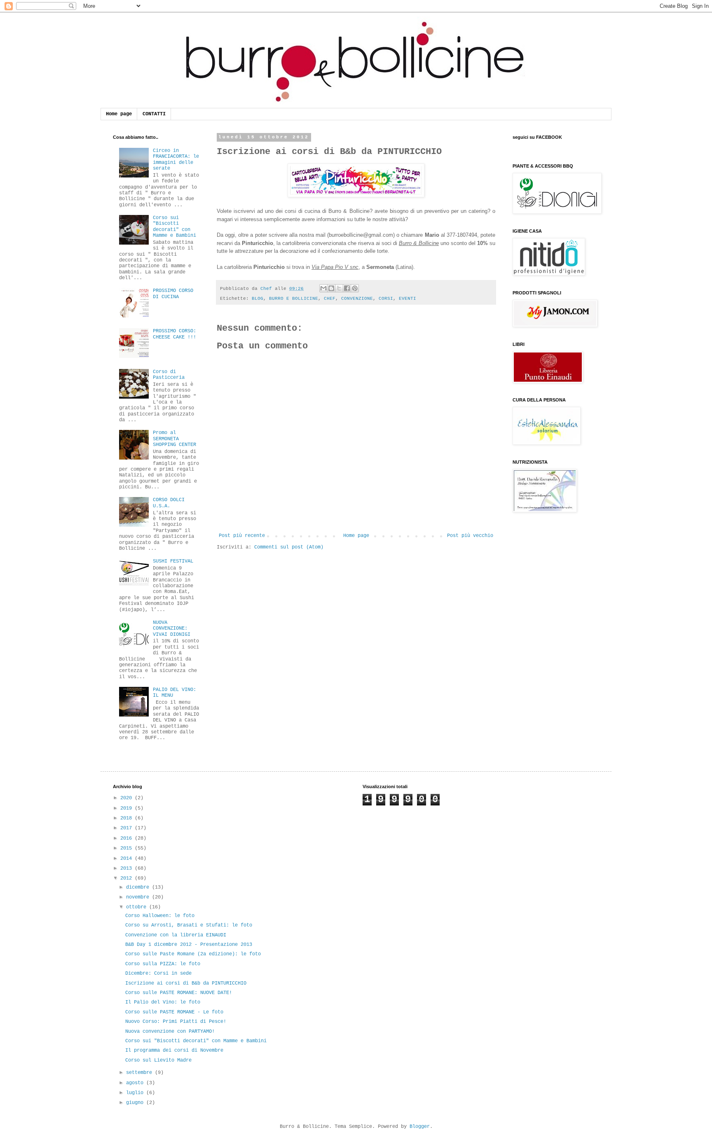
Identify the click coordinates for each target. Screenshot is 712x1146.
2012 (127, 878)
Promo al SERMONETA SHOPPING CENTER (174, 439)
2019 (127, 808)
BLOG (257, 298)
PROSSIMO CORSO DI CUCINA (173, 293)
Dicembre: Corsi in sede (158, 973)
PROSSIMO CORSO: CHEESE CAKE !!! (174, 334)
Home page (119, 114)
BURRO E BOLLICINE (293, 298)
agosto (136, 1083)
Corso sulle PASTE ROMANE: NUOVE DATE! (178, 993)
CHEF (329, 298)
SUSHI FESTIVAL (173, 561)
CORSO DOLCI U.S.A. (169, 503)
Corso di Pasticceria (169, 374)
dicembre (139, 887)
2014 (127, 858)
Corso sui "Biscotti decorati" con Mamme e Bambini (174, 226)
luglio (136, 1093)
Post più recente (242, 536)
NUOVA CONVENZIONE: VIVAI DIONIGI (171, 628)
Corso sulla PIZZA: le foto (162, 964)
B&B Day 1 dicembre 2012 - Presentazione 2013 (188, 945)
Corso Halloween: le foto (159, 916)
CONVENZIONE (357, 298)
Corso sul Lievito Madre (158, 1060)
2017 (127, 828)
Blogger (420, 1127)
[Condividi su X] (339, 288)
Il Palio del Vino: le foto (162, 1002)
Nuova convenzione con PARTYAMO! (170, 1031)
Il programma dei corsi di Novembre (174, 1050)
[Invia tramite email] (323, 288)
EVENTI (407, 298)
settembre (140, 1073)
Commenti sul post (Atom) (288, 547)
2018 (127, 818)
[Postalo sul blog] (331, 288)
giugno (136, 1103)
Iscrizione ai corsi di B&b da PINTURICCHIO (185, 983)
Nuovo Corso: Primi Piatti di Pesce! (175, 1022)
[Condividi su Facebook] (347, 288)
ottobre (137, 907)
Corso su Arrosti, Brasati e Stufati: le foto (188, 925)
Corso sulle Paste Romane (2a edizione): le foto (193, 954)
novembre (139, 897)
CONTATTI (154, 114)
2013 (127, 868)
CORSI (386, 298)
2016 (127, 838)
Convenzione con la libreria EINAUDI (175, 935)
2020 (127, 798)
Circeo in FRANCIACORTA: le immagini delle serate (176, 159)
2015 (127, 848)
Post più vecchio (470, 536)
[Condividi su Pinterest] (355, 288)
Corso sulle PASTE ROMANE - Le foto (174, 1012)
